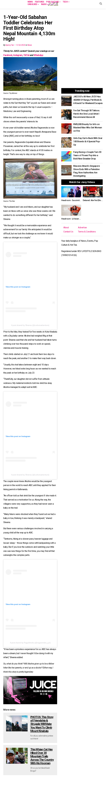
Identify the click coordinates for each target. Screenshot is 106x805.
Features (39, 1)
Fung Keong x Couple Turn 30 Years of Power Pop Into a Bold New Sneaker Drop (87, 155)
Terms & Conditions (87, 231)
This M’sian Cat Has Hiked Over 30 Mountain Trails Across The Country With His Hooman (42, 756)
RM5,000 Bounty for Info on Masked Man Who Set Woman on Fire (87, 127)
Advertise (82, 227)
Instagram (17, 55)
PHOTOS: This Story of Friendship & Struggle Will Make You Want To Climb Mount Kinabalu (42, 724)
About (66, 227)
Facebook (7, 55)
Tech (65, 1)
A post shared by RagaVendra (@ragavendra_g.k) (30, 643)
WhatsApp (38, 55)
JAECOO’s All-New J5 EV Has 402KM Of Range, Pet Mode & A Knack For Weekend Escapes (88, 99)
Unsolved (33, 4)
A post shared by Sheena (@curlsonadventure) (30, 325)
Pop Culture (52, 1)
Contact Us (68, 231)
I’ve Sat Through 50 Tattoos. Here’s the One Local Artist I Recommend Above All (86, 113)
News (30, 1)
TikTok (26, 55)
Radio (44, 4)
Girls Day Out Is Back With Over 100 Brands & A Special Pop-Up (87, 141)
